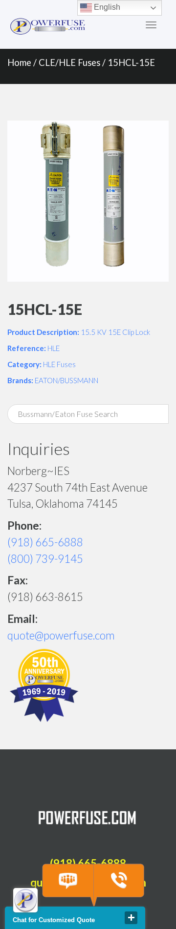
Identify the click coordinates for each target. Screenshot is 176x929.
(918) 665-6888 (45, 542)
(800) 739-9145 (45, 558)
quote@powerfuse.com (61, 635)
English (106, 7)
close (131, 917)
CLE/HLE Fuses (69, 62)
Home (19, 62)
